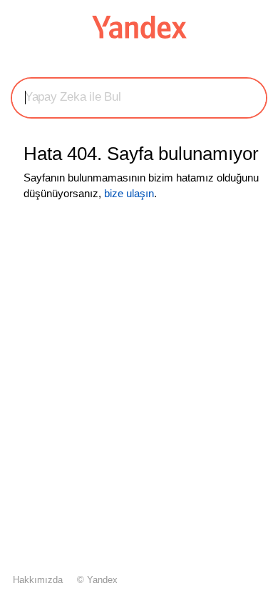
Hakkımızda (38, 579)
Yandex (102, 579)
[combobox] (139, 97)
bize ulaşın (129, 193)
